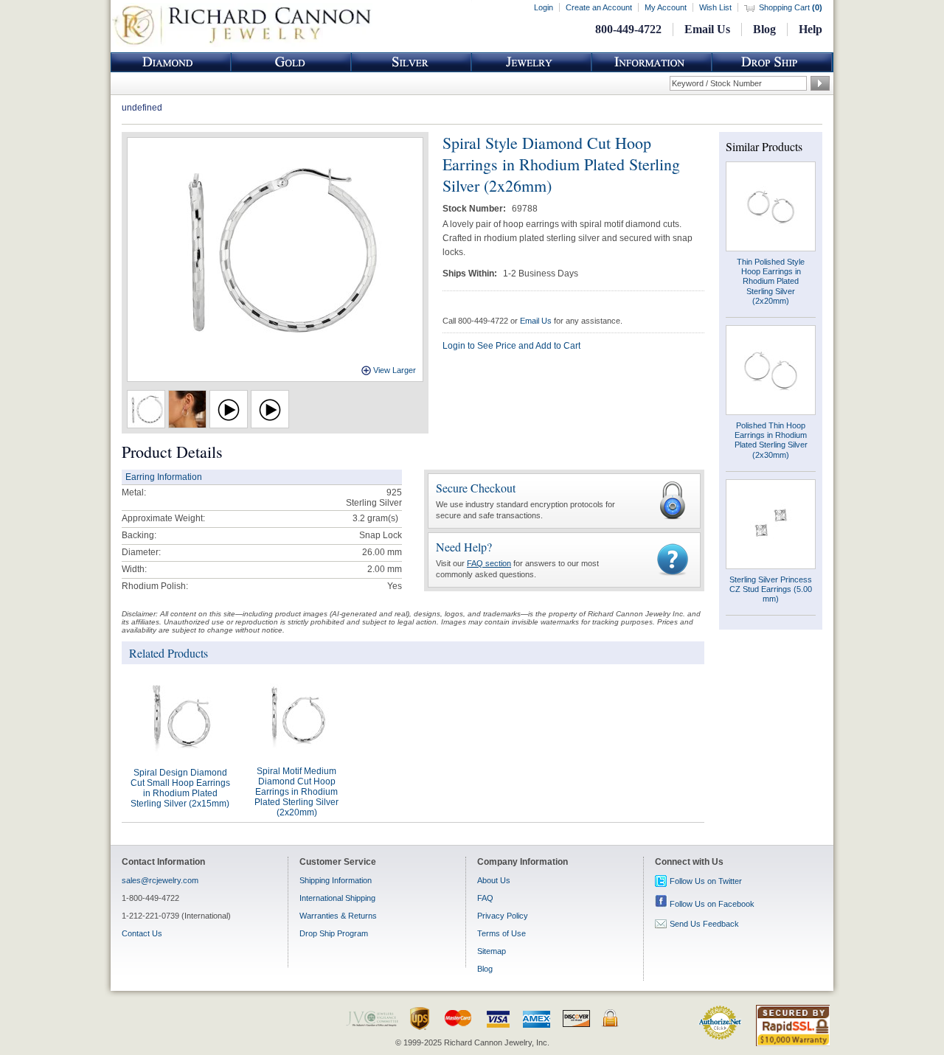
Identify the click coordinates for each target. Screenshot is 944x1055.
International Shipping (337, 898)
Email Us (707, 29)
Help (810, 29)
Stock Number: (475, 208)
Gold (291, 62)
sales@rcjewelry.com (160, 880)
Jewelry (531, 62)
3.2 (359, 518)
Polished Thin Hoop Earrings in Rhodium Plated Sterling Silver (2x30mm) (771, 440)
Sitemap (491, 951)
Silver (411, 62)
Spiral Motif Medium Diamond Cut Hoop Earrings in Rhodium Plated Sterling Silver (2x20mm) (296, 792)
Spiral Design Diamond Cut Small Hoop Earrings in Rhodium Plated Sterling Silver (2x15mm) (180, 788)
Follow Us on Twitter (706, 881)
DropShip (772, 62)
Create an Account (599, 7)
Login (543, 7)
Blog (764, 29)
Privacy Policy (502, 915)
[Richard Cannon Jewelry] (241, 44)
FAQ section (489, 563)
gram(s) (375, 518)
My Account (666, 7)
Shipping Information (335, 880)
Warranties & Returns (338, 915)
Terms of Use (501, 933)
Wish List (715, 7)
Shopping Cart (790, 7)
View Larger (394, 370)
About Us (493, 880)
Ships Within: (470, 273)
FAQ (485, 898)
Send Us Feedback (704, 923)
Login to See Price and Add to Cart (511, 346)
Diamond (171, 62)
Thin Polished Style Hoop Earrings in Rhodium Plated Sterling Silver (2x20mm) (771, 281)
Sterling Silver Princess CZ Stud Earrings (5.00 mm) (770, 589)
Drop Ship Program (333, 933)
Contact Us (142, 933)
